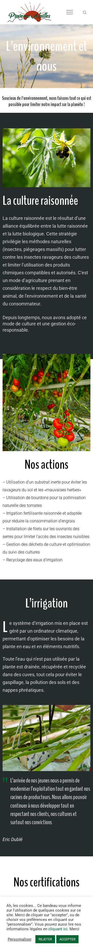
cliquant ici (57, 929)
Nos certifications (46, 882)
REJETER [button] (45, 939)
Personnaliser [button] (20, 939)
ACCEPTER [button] (67, 939)
